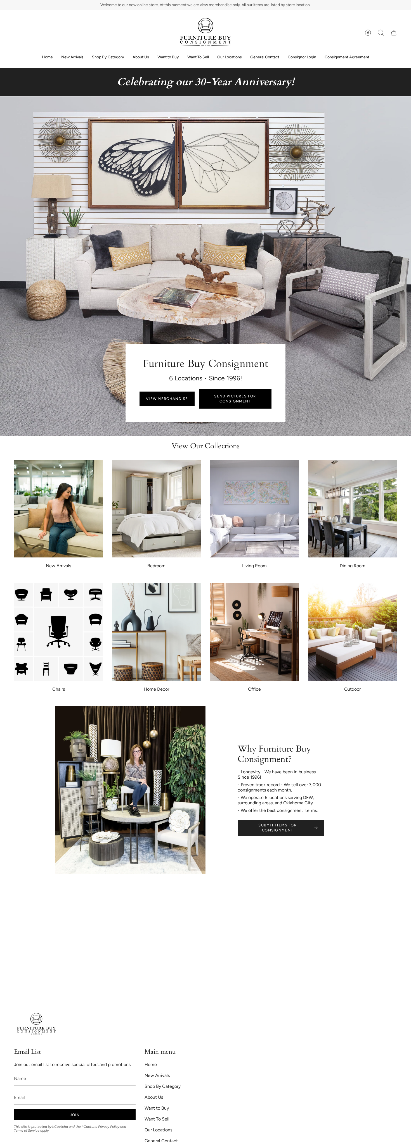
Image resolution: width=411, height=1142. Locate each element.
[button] (380, 32)
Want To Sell (157, 1119)
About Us (154, 1097)
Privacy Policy (108, 1127)
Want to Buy (157, 1108)
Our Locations (158, 1130)
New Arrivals (157, 1075)
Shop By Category (163, 1086)
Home (151, 1064)
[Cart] (393, 32)
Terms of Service (26, 1131)
